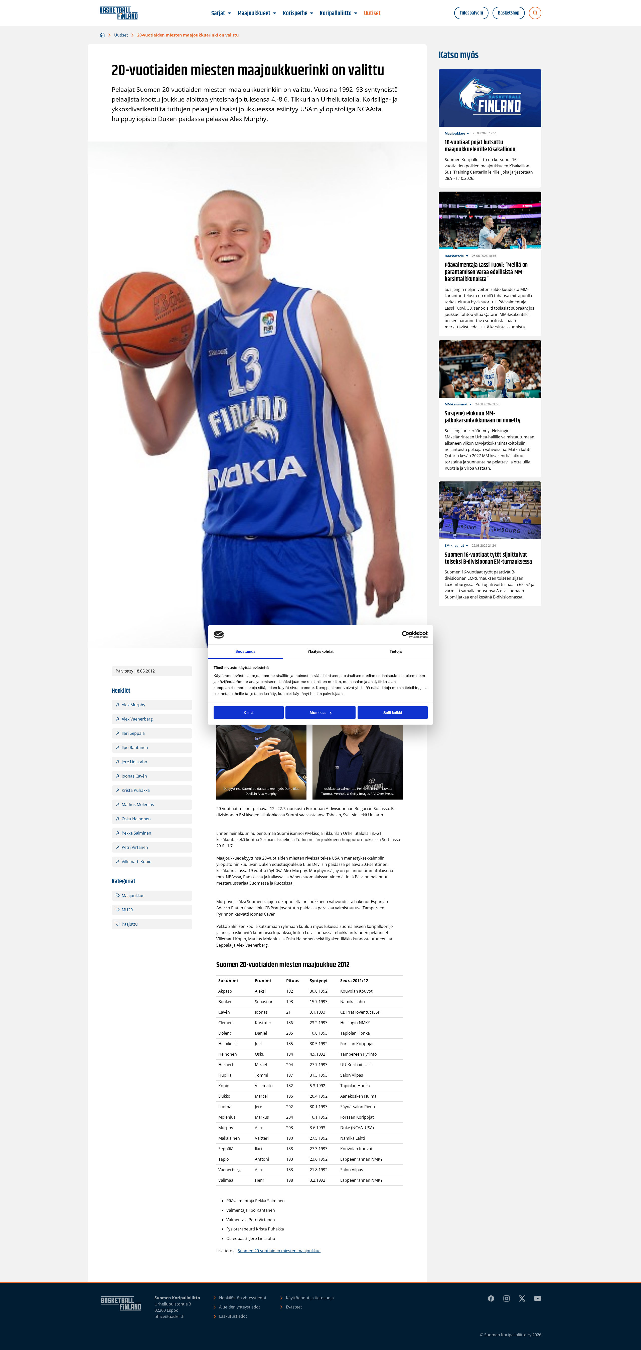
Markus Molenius (138, 804)
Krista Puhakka (136, 790)
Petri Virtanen (135, 847)
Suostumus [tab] (245, 651)
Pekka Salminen (136, 833)
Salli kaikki (392, 713)
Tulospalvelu (471, 13)
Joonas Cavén (134, 776)
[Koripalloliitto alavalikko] (356, 13)
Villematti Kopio (136, 861)
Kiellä (248, 713)
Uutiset (121, 35)
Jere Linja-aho (134, 762)
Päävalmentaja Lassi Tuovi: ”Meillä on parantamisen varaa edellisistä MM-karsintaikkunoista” (486, 272)
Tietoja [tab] (396, 651)
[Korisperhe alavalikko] (311, 13)
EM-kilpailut (454, 545)
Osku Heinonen (136, 819)
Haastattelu (454, 256)
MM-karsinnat (456, 404)
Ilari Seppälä (133, 733)
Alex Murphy (133, 705)
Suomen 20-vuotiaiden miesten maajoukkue (279, 1250)
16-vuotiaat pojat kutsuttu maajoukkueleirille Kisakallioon (480, 146)
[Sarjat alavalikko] (229, 13)
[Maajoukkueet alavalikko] (275, 13)
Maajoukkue (133, 895)
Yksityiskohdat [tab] (320, 651)
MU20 (127, 910)
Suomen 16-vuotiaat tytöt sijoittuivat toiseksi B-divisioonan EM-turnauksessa (488, 558)
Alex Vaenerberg (137, 719)
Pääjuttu (130, 924)
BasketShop (508, 13)
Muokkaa (318, 713)
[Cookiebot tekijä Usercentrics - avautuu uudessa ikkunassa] (406, 634)
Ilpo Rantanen (135, 747)
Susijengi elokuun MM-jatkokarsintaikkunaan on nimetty (482, 417)
